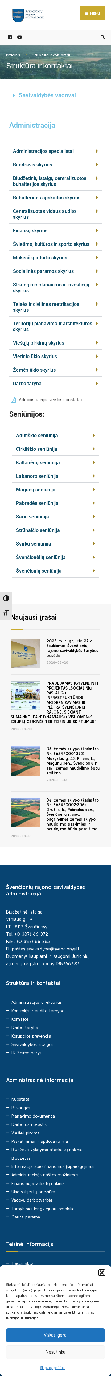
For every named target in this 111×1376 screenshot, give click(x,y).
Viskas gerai (56, 1335)
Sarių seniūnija (32, 517)
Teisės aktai (23, 1263)
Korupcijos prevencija (31, 1036)
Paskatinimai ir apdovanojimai (40, 1141)
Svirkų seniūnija (33, 544)
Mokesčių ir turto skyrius (40, 258)
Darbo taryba (27, 383)
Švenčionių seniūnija (39, 571)
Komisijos (19, 1019)
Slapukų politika (52, 1368)
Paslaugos (20, 1107)
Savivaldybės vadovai (47, 95)
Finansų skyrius (30, 231)
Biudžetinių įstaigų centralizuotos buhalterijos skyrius (49, 181)
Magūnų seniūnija (36, 490)
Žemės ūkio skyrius (34, 370)
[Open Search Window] (101, 37)
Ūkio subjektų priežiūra (33, 1191)
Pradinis (13, 55)
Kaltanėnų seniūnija (38, 463)
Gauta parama (25, 1216)
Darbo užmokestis (29, 1124)
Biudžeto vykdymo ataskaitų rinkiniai (47, 1149)
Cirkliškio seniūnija (36, 449)
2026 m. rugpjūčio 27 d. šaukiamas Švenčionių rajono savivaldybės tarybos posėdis (72, 648)
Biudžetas (21, 1158)
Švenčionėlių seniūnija (41, 557)
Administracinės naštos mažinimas (44, 1174)
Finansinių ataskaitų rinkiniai (38, 1183)
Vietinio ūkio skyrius (35, 356)
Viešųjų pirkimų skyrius (38, 343)
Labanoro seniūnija (37, 476)
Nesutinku (55, 1351)
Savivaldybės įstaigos (32, 1044)
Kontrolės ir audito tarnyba (37, 1010)
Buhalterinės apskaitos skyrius (46, 198)
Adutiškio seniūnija (37, 435)
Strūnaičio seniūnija (38, 530)
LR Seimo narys (26, 1052)
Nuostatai (21, 1099)
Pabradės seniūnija (37, 503)
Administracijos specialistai (43, 151)
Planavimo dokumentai (33, 1116)
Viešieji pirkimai (26, 1132)
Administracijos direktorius (36, 1002)
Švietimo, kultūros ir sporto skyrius (51, 244)
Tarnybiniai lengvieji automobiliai (43, 1208)
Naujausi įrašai (33, 617)
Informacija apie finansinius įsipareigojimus (52, 1166)
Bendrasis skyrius (32, 165)
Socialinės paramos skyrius (43, 271)
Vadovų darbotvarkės (32, 1200)
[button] (102, 1273)
